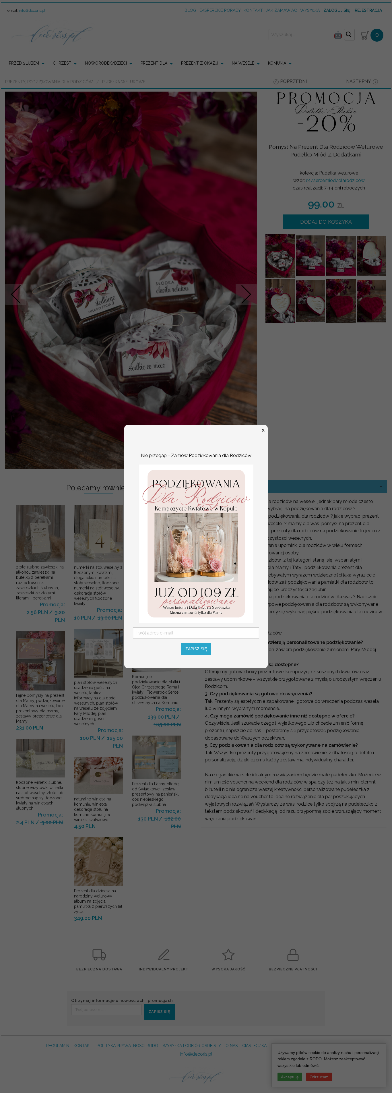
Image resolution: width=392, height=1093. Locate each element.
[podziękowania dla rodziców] (196, 543)
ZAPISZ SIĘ (196, 649)
